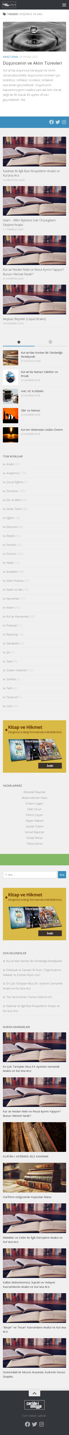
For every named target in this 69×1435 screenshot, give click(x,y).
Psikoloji (11, 625)
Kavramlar (12, 598)
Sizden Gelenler (16, 670)
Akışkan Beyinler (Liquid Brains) (24, 319)
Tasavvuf (12, 697)
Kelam (10, 607)
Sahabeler (13, 643)
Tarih (9, 688)
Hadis (10, 563)
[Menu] (64, 5)
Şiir (8, 652)
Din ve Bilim (13, 500)
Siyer (9, 661)
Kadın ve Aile (14, 589)
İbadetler (12, 571)
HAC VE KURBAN (32, 391)
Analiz (10, 464)
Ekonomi (11, 527)
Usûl (9, 706)
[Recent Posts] (50, 342)
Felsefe (11, 545)
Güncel (11, 554)
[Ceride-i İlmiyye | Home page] (11, 5)
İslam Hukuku (15, 580)
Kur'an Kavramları (17, 616)
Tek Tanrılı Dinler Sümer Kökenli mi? (29, 997)
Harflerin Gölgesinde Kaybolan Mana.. (27, 1197)
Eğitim (10, 518)
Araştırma (10, 57)
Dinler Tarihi (14, 509)
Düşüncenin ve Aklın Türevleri (32, 63)
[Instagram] (64, 122)
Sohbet (11, 679)
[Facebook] (51, 122)
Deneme (12, 491)
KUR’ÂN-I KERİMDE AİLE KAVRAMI (25, 1156)
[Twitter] (57, 122)
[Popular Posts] (18, 342)
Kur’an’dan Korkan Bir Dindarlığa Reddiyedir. (34, 961)
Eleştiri (10, 536)
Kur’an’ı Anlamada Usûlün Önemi (42, 429)
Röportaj (11, 634)
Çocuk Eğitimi (14, 482)
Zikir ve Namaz (30, 410)
